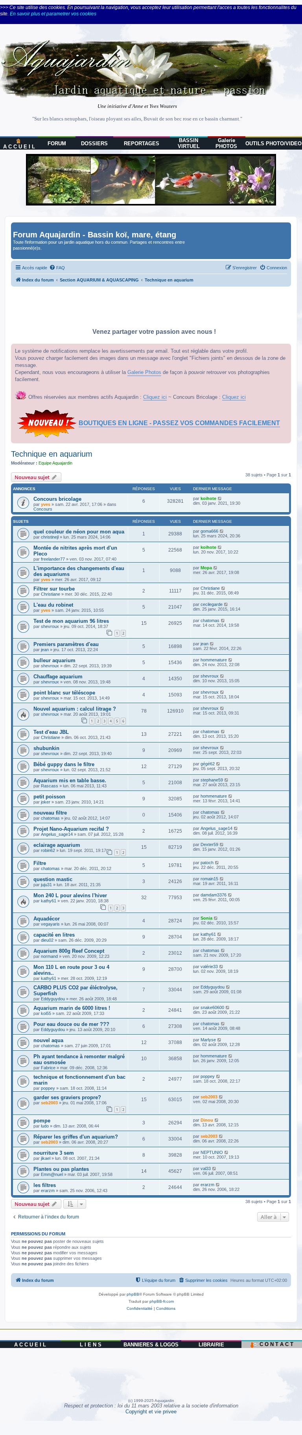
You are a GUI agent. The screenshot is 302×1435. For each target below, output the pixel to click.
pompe (41, 1121)
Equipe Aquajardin (55, 463)
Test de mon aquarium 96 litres (71, 621)
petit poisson (49, 797)
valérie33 (209, 966)
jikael (45, 1158)
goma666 (209, 531)
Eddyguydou (53, 998)
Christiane (50, 594)
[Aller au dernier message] (220, 498)
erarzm (48, 1190)
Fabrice (48, 1067)
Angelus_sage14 (57, 834)
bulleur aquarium (54, 660)
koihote (208, 498)
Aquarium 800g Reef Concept (68, 951)
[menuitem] (57, 267)
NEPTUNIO (212, 1152)
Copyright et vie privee (151, 1412)
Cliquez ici (155, 397)
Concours (42, 509)
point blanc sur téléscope (64, 693)
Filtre (39, 863)
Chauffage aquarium (58, 677)
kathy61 (48, 900)
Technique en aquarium (51, 454)
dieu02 (47, 940)
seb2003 (49, 1102)
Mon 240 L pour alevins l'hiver (70, 895)
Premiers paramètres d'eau (66, 644)
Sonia (206, 918)
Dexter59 (209, 844)
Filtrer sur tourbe (54, 589)
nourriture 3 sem (53, 1153)
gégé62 (208, 763)
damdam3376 (213, 894)
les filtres (44, 1185)
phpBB (133, 1294)
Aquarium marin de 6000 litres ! (71, 1008)
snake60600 (212, 1007)
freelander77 (53, 559)
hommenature (214, 659)
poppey (48, 1088)
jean (45, 649)
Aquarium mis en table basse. (69, 780)
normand (49, 956)
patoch (207, 862)
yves (45, 504)
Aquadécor (46, 919)
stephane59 (212, 780)
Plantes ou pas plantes (61, 1169)
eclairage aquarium (56, 845)
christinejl (50, 537)
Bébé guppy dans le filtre (63, 764)
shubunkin (46, 748)
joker (45, 802)
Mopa (206, 567)
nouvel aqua (48, 1040)
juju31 (46, 884)
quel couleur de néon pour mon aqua (78, 532)
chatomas (210, 620)
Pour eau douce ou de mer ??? (71, 1024)
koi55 (46, 1013)
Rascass (49, 785)
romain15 (209, 878)
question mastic (52, 879)
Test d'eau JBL (51, 732)
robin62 (48, 850)
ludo (45, 1126)
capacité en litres (54, 935)
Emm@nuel (52, 1174)
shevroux (50, 626)
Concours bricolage (57, 499)
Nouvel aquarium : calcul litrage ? (74, 709)
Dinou (207, 1120)
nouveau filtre (50, 813)
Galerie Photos (144, 372)
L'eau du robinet (53, 605)
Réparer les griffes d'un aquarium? (75, 1137)
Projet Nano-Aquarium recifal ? (71, 829)
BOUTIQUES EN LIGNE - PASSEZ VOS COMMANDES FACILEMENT (179, 423)
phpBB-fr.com (161, 1301)
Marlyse (208, 1039)
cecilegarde (212, 604)
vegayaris (50, 924)
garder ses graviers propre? (67, 1097)
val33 (206, 1168)
